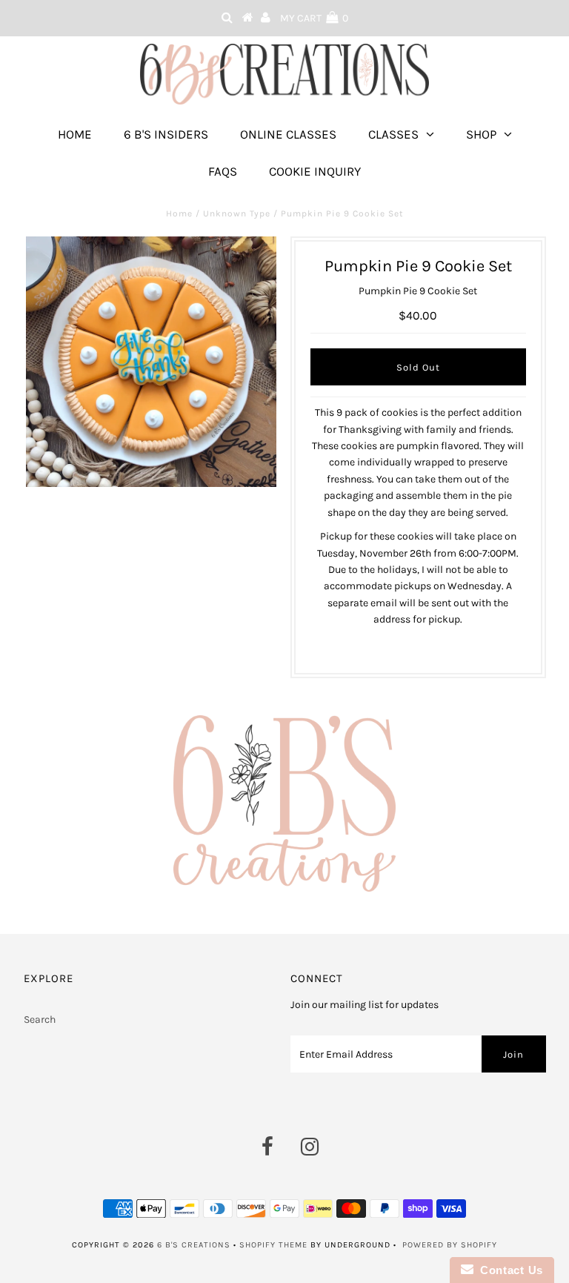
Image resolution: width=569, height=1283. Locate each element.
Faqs (222, 171)
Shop (481, 134)
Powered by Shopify (449, 1245)
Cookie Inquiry (315, 171)
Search (40, 1019)
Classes (393, 134)
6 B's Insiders (166, 134)
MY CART (314, 18)
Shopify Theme (273, 1245)
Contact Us (508, 1270)
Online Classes (288, 134)
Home (75, 134)
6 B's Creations (193, 1245)
